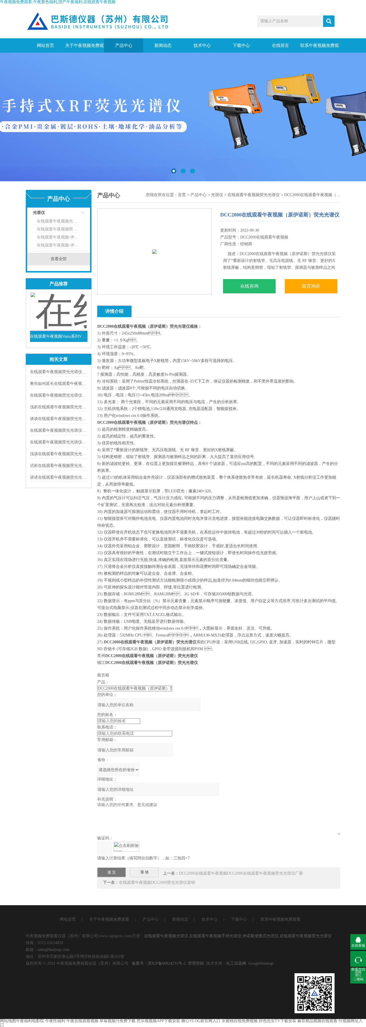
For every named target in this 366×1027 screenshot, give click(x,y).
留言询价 (311, 286)
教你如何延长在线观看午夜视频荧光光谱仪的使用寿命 (78, 383)
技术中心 (202, 45)
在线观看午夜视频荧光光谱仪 (58, 229)
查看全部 (59, 259)
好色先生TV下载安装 (277, 1021)
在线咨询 (249, 286)
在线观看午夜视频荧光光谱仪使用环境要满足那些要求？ (80, 372)
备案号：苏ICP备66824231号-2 (159, 963)
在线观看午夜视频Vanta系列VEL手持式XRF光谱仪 (58, 336)
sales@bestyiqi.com (53, 950)
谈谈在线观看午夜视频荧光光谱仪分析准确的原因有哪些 (80, 419)
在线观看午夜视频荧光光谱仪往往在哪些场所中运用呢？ (80, 430)
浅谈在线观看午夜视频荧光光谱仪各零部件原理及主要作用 (82, 454)
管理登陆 (196, 963)
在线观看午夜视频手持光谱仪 (215, 936)
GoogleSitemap (260, 963)
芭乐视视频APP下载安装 (158, 1021)
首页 (182, 195)
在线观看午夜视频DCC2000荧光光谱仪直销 (157, 882)
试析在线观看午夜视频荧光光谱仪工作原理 (68, 465)
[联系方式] (358, 959)
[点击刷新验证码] (126, 846)
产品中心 (123, 45)
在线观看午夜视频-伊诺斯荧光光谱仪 (58, 245)
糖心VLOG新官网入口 (200, 1021)
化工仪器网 (236, 963)
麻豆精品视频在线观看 (317, 1021)
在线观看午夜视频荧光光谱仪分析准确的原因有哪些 (76, 395)
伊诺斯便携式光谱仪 (260, 936)
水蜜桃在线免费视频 (240, 1021)
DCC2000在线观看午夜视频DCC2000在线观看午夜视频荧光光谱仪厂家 (241, 873)
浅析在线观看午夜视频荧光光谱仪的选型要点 (70, 407)
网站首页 (45, 45)
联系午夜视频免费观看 (319, 48)
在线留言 (280, 45)
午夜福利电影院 (30, 1021)
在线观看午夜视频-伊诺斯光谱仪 (58, 237)
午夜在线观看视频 (82, 1021)
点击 (75, 214)
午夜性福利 (55, 1021)
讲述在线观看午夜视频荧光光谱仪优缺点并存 (70, 477)
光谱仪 (39, 212)
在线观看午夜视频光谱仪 (58, 221)
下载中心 (241, 45)
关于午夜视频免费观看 (84, 48)
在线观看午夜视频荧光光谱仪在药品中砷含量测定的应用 (80, 442)
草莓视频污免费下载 (118, 1021)
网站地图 (8, 1021)
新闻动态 (163, 45)
